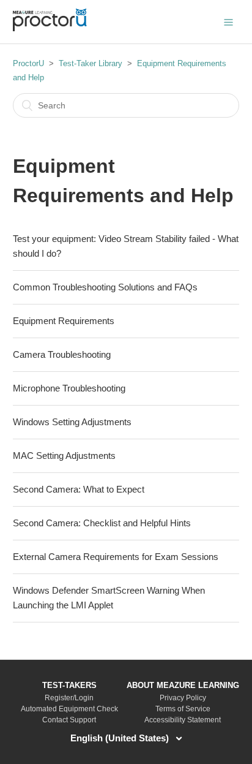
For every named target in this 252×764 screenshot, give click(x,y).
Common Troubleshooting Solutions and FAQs (105, 287)
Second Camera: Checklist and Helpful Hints (102, 523)
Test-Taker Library (90, 63)
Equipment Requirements (63, 321)
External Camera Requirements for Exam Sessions (115, 556)
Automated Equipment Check (69, 709)
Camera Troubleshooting (62, 354)
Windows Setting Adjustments (72, 422)
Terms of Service (182, 709)
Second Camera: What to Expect (78, 489)
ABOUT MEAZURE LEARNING (183, 685)
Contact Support (69, 720)
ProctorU (28, 63)
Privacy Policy (183, 698)
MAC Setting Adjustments (64, 455)
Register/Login (69, 698)
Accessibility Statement (182, 720)
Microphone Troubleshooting (69, 388)
